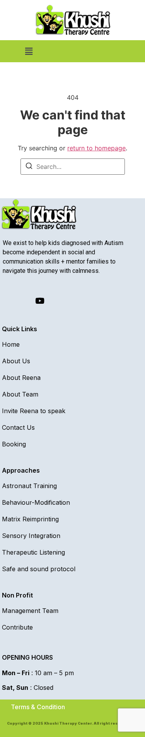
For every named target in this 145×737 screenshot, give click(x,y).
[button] (28, 51)
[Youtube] (40, 301)
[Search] (29, 167)
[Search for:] (72, 166)
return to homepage (96, 148)
